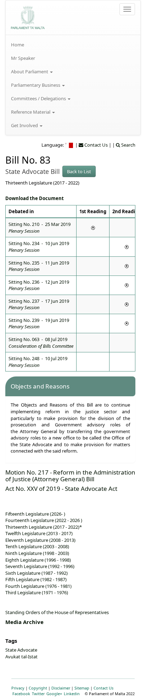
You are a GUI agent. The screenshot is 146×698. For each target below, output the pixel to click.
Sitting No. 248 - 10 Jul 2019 (38, 361)
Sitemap (81, 688)
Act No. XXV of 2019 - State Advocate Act (61, 488)
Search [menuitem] (127, 145)
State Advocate (21, 650)
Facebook (21, 693)
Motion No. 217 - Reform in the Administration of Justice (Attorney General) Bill (70, 475)
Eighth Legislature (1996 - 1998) (38, 560)
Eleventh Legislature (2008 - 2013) (40, 540)
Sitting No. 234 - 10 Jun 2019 (39, 246)
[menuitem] (73, 44)
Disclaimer (60, 688)
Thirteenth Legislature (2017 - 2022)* (43, 527)
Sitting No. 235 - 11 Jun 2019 (39, 266)
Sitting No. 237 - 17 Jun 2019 (39, 304)
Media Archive (24, 621)
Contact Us (103, 688)
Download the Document (34, 198)
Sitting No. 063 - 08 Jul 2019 (41, 342)
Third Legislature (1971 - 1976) (36, 592)
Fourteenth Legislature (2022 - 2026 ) (43, 520)
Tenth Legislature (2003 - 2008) (37, 546)
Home (17, 44)
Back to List (79, 171)
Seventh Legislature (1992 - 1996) (39, 566)
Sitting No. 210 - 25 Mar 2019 (40, 227)
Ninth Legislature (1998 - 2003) (37, 553)
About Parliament (30, 71)
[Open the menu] (127, 9)
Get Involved (25, 125)
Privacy (17, 688)
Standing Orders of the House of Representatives (57, 612)
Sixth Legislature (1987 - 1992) (36, 573)
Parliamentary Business (36, 85)
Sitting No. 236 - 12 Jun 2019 (39, 285)
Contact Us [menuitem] (95, 145)
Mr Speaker (23, 58)
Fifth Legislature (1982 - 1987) (36, 579)
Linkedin (72, 693)
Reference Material (31, 112)
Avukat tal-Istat (21, 656)
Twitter (38, 693)
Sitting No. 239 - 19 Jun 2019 (39, 323)
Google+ (54, 693)
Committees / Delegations (39, 98)
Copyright (38, 688)
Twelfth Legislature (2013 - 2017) (39, 533)
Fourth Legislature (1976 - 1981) (38, 586)
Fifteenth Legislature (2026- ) (35, 514)
